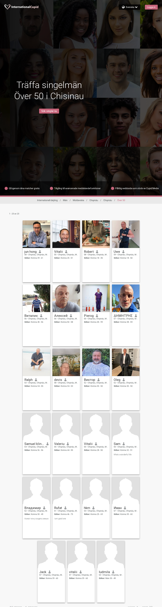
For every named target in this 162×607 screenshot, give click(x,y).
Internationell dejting (47, 200)
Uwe (117, 252)
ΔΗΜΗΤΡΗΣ (123, 316)
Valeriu (59, 444)
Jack (42, 572)
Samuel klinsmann (34, 444)
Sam (117, 444)
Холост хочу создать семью (36, 519)
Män (65, 200)
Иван (118, 508)
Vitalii (58, 252)
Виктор (89, 380)
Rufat (58, 508)
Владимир (32, 508)
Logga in (151, 7)
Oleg (117, 380)
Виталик (31, 316)
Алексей (61, 316)
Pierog (89, 316)
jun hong (30, 252)
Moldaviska (78, 200)
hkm (87, 508)
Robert (89, 252)
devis (58, 380)
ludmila (104, 572)
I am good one (60, 519)
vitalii (73, 572)
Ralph (28, 380)
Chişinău (93, 200)
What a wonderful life (122, 455)
